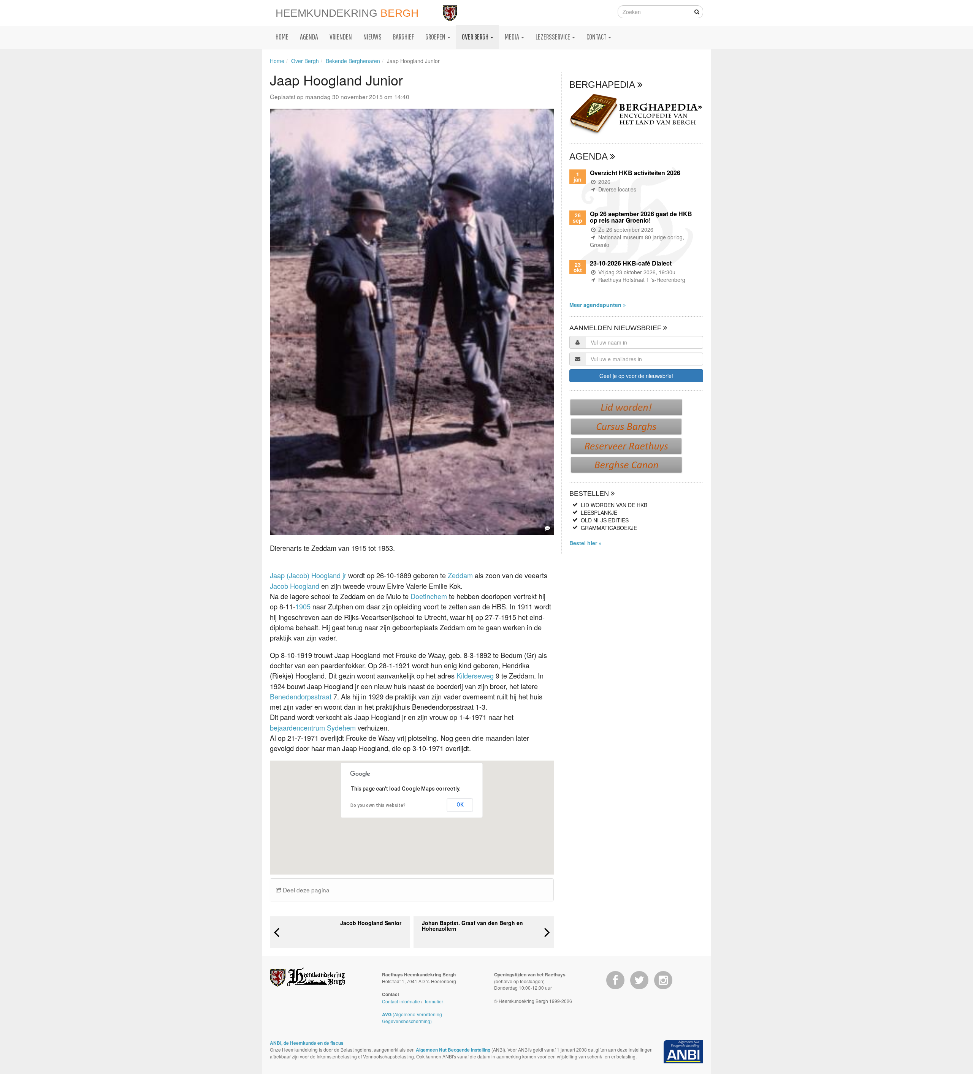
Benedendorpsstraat (301, 696)
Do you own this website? (378, 805)
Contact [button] (596, 36)
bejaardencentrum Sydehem (314, 727)
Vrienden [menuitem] (341, 36)
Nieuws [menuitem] (372, 36)
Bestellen (590, 493)
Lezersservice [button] (553, 36)
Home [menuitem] (282, 36)
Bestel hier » (585, 543)
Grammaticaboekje (609, 527)
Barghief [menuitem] (403, 36)
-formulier (433, 1001)
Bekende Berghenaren (353, 61)
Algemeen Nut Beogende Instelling (453, 1049)
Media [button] (512, 36)
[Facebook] (615, 980)
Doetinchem (428, 596)
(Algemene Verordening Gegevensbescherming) (412, 1017)
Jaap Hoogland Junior (413, 61)
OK (460, 805)
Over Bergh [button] (476, 36)
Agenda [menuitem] (309, 36)
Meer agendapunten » (597, 304)
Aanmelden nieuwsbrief (616, 328)
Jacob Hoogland (294, 586)
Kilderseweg (475, 675)
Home (277, 61)
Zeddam (460, 575)
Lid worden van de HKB (614, 505)
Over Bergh (305, 61)
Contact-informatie (401, 1001)
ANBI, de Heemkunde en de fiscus (307, 1042)
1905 (303, 606)
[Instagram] (663, 980)
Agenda (589, 156)
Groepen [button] (436, 36)
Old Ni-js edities (605, 520)
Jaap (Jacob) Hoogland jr (308, 575)
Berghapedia (603, 84)
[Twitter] (639, 980)
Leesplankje (599, 512)
